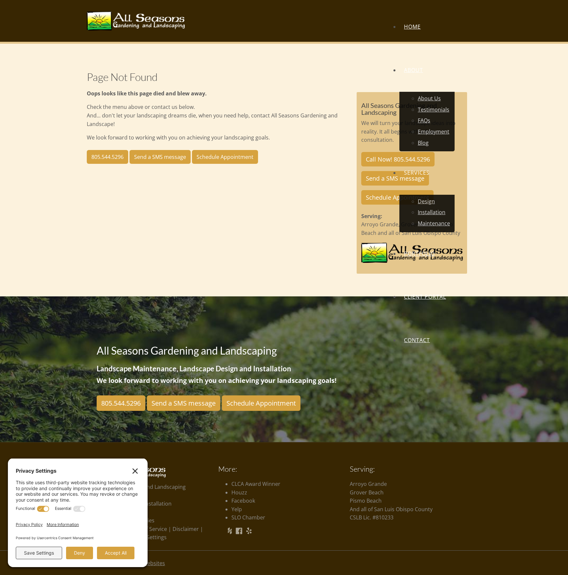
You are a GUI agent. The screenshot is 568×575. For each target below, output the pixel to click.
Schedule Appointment (261, 403)
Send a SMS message (160, 157)
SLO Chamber (248, 517)
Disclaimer (186, 529)
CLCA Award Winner (255, 484)
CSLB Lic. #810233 (371, 517)
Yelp (236, 509)
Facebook (243, 500)
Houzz (239, 492)
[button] (427, 173)
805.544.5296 (107, 157)
